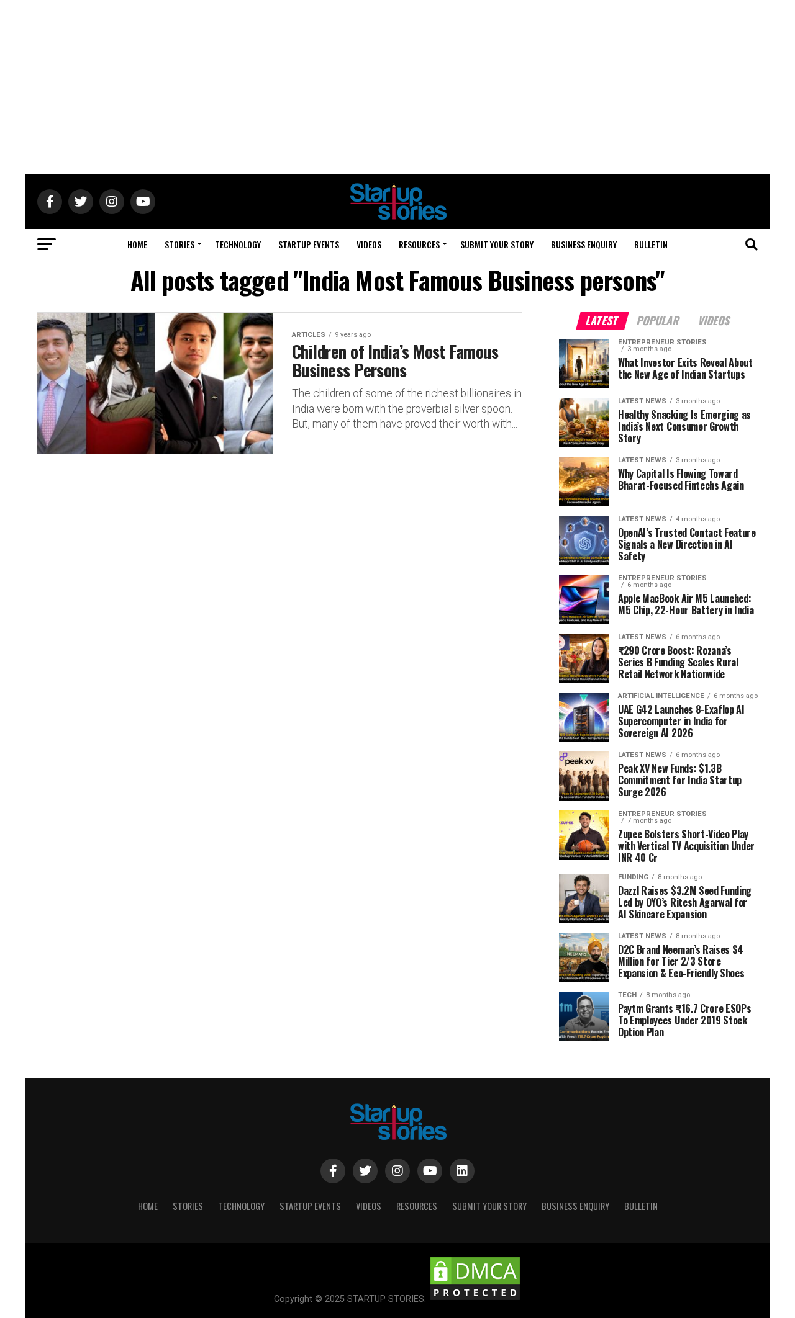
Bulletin (651, 244)
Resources (419, 244)
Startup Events (308, 244)
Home (137, 244)
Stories (179, 244)
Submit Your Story (497, 244)
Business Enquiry (584, 244)
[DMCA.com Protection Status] (475, 1299)
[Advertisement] (397, 87)
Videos (369, 244)
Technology (238, 244)
